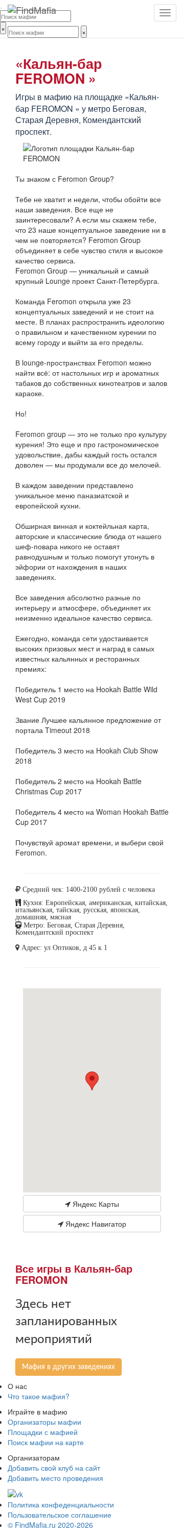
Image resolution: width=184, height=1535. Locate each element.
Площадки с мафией (43, 1432)
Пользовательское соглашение (59, 1514)
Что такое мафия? (39, 1396)
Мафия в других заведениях (68, 1367)
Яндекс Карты (95, 1204)
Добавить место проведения (55, 1478)
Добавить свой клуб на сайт (54, 1468)
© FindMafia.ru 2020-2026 (50, 1525)
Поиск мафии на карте (46, 1442)
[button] (92, 1080)
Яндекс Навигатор (94, 1224)
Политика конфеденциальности (61, 1504)
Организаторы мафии (44, 1422)
